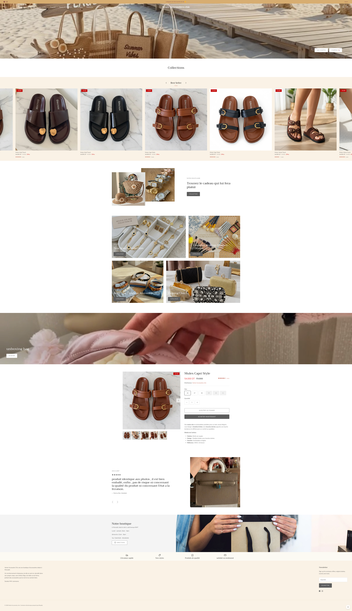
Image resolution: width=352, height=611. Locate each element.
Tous (176, 85)
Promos (127, 7)
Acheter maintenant (207, 417)
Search (346, 1)
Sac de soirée (31, 7)
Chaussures (20, 7)
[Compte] (338, 7)
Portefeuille (117, 7)
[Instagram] (7, 1)
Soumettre (325, 585)
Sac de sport (79, 7)
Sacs (12, 7)
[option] (176, 31)
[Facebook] (4, 1)
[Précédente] (3, 31)
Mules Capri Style (197, 373)
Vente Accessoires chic (199, 383)
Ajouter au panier (207, 410)
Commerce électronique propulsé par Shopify (31, 605)
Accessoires (89, 7)
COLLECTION (193, 194)
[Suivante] (348, 31)
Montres (108, 7)
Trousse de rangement (65, 7)
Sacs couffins (42, 7)
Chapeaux (53, 7)
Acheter (12, 356)
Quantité (187, 398)
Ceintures (99, 7)
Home (5, 7)
